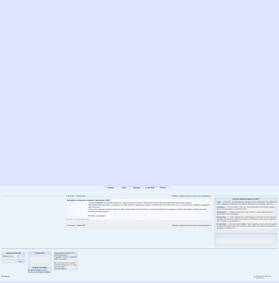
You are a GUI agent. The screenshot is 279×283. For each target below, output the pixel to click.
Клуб (124, 187)
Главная (110, 187)
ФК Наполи (5, 276)
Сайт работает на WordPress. (263, 277)
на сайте (37, 270)
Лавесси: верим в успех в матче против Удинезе (192, 196)
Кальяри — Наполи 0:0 (75, 196)
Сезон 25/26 (149, 187)
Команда (136, 187)
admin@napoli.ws (60, 269)
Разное (163, 187)
